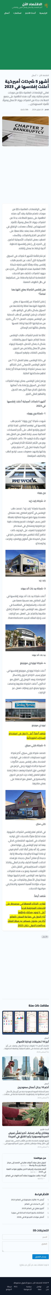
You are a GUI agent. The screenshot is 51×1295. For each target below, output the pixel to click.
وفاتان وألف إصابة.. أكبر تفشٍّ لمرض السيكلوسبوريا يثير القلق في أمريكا (28, 1135)
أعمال (7, 13)
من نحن (47, 1288)
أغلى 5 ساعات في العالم (34, 1204)
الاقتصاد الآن (44, 75)
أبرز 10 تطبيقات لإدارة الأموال (32, 1041)
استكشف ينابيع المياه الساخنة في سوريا (27, 1212)
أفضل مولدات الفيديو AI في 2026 (30, 1217)
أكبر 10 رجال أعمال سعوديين (33, 1087)
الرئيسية (43, 13)
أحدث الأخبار (30, 13)
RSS (15, 1286)
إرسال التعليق (40, 1256)
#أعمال (44, 936)
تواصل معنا (38, 1288)
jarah (47, 109)
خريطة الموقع (9, 1288)
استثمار (17, 13)
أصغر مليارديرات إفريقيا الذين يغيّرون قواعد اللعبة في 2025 (26, 1170)
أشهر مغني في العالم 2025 (33, 1208)
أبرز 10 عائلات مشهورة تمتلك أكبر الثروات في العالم (26, 1175)
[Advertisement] (25, 42)
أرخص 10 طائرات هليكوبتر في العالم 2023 (27, 1199)
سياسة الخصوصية (28, 1288)
